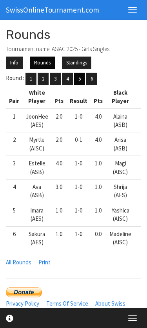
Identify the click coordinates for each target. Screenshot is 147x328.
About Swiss (110, 303)
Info (14, 62)
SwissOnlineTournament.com (52, 10)
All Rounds (18, 262)
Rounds (42, 62)
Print (44, 262)
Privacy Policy (22, 303)
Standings (76, 62)
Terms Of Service (67, 303)
